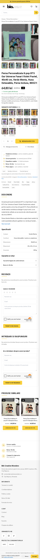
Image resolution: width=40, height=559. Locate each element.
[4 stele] (12, 292)
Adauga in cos (28, 141)
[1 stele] (4, 292)
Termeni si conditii (7, 485)
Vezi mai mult (6, 224)
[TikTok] (14, 536)
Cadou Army (6, 184)
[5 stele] (15, 292)
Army (33, 182)
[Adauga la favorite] (16, 401)
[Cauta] (36, 12)
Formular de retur (7, 502)
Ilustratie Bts (6, 187)
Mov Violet (16, 182)
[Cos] (36, 6)
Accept (34, 556)
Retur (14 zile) (6, 498)
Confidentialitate (7, 489)
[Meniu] (4, 6)
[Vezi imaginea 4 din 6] (26, 65)
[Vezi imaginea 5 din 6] (33, 65)
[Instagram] (9, 536)
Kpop (28, 182)
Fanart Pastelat (26, 184)
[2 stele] (7, 292)
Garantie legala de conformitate (13, 260)
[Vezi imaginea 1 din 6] (5, 65)
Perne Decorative (12, 19)
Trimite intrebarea (12, 383)
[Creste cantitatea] (12, 141)
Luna (13, 187)
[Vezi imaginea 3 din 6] (19, 65)
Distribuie (30, 147)
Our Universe (15, 184)
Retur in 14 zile (8, 265)
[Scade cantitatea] (4, 141)
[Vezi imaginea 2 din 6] (12, 65)
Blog (3, 516)
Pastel (9, 182)
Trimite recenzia (11, 326)
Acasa (3, 19)
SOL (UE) (11, 544)
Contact (4, 512)
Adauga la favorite (12, 147)
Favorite (4, 521)
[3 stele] (10, 292)
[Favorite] (32, 6)
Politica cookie (6, 494)
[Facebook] (4, 536)
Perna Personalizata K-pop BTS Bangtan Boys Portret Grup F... (11, 419)
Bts (23, 182)
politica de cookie (8, 557)
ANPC (4, 544)
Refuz (26, 556)
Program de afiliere (7, 525)
